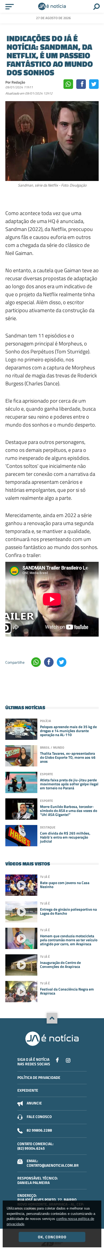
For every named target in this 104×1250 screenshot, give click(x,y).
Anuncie (34, 1103)
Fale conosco (39, 1116)
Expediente (27, 1090)
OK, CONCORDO (52, 1237)
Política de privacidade (38, 1077)
